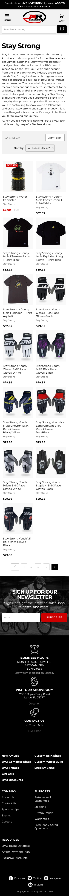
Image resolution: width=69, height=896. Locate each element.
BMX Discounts (12, 780)
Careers (7, 821)
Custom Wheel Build (48, 761)
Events (6, 815)
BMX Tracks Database (16, 845)
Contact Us (9, 803)
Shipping (40, 806)
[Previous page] (15, 566)
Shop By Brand (44, 767)
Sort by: (19, 148)
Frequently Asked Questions (46, 826)
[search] (62, 29)
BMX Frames (10, 767)
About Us (8, 797)
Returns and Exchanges (42, 799)
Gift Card (8, 774)
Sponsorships (10, 809)
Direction (34, 703)
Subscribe (54, 617)
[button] (7, 18)
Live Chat (34, 731)
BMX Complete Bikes (16, 761)
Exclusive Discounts (14, 858)
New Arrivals (10, 755)
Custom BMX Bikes (47, 755)
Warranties (41, 819)
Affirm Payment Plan (16, 851)
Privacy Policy (43, 812)
